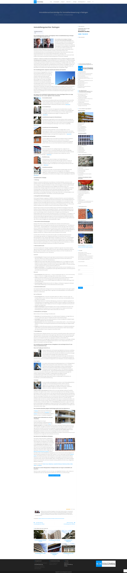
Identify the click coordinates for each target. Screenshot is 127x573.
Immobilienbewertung (38, 564)
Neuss (86, 245)
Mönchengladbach (83, 246)
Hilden (71, 463)
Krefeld (79, 246)
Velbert (35, 465)
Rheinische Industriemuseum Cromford (41, 451)
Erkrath (44, 463)
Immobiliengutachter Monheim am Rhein (40, 541)
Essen (50, 423)
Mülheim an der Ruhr (58, 518)
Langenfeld (56, 463)
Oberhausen (80, 247)
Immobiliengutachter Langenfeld (54, 554)
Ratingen (36, 410)
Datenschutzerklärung (68, 564)
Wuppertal (91, 247)
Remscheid (83, 247)
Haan (47, 463)
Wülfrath (40, 465)
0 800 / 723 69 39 (83, 34)
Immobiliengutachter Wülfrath (54, 540)
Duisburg (35, 413)
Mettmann (60, 463)
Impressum (66, 563)
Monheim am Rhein (66, 463)
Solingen (87, 247)
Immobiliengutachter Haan (68, 553)
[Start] (54, 14)
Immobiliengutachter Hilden (40, 553)
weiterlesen (68, 104)
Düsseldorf (47, 412)
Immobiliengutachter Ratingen (68, 14)
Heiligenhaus (50, 463)
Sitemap (65, 565)
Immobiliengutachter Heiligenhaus (68, 541)
